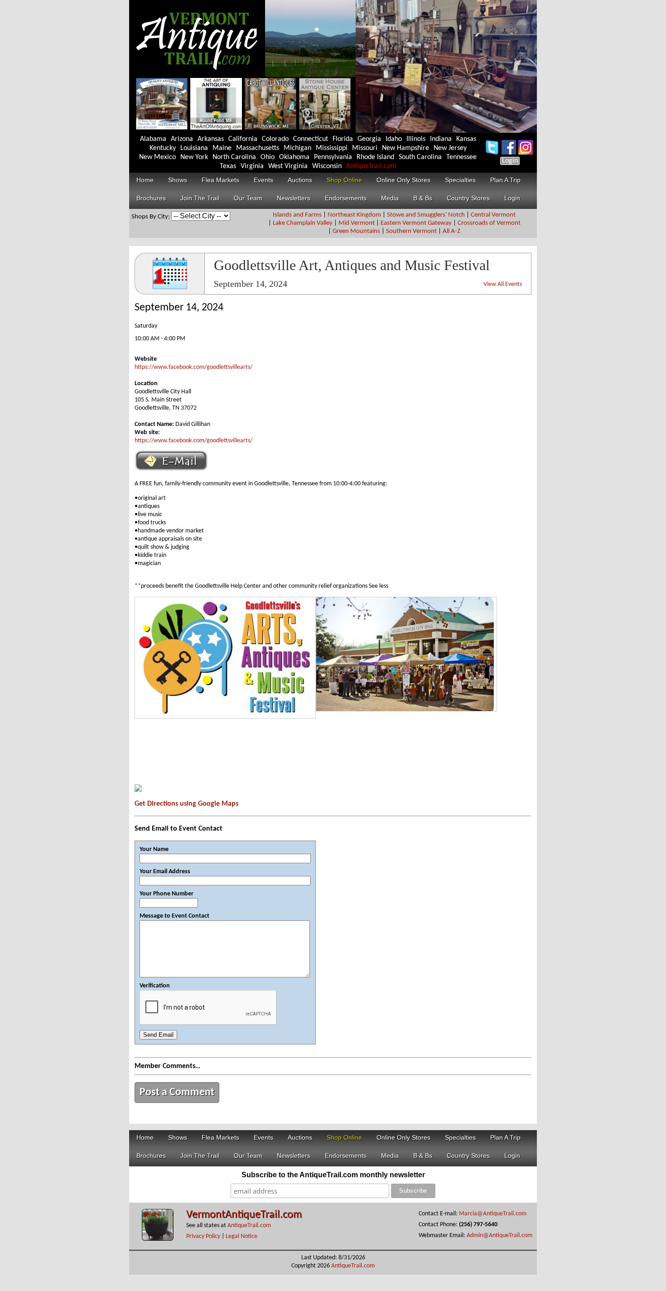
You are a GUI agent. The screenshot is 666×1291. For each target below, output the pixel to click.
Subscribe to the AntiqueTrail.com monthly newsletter (333, 1175)
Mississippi (331, 148)
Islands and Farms (297, 215)
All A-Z (451, 231)
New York (194, 157)
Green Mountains (356, 231)
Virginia (252, 166)
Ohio (268, 157)
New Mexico (157, 157)
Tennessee (461, 157)
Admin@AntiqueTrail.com (499, 1235)
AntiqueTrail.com (371, 166)
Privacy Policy (203, 1236)
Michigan (297, 148)
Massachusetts (257, 148)
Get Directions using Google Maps (186, 803)
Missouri (364, 148)
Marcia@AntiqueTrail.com (492, 1213)
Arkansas (211, 139)
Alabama (153, 139)
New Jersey (450, 148)
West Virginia (288, 166)
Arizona (182, 139)
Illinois (415, 139)
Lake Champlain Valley (303, 223)
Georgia (369, 139)
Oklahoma (294, 157)
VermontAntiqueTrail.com (244, 1214)
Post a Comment (177, 1092)
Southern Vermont (411, 231)
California (242, 139)
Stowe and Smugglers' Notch (426, 215)
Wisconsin (327, 166)
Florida (343, 139)
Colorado (275, 139)
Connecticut (310, 139)
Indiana (441, 139)
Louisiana (194, 148)
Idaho (394, 139)
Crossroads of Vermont (489, 223)
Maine (222, 148)
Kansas (466, 139)
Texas (228, 166)
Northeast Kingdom (354, 215)
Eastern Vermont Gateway (416, 223)
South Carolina (420, 157)
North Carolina (234, 157)
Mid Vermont (356, 223)
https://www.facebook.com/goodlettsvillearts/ (193, 367)
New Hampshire (405, 148)
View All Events (502, 284)
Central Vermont (493, 215)
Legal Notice (241, 1236)
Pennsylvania (333, 157)
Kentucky (163, 148)
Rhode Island (375, 157)
